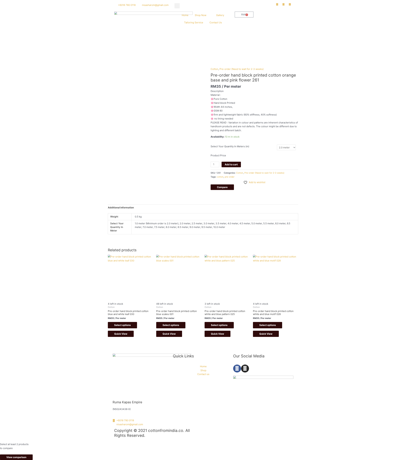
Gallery (220, 15)
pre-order (229, 177)
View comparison (16, 457)
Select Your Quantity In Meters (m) (230, 146)
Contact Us (216, 22)
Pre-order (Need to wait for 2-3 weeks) (241, 69)
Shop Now (200, 15)
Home (185, 15)
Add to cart (231, 164)
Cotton (214, 69)
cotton (220, 177)
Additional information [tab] (121, 207)
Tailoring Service (193, 22)
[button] (177, 5)
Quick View (120, 333)
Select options (122, 325)
